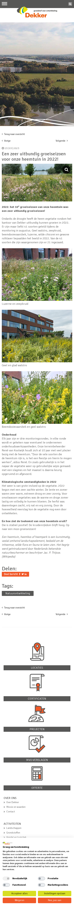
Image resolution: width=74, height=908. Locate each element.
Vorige (7, 140)
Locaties (37, 668)
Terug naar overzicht (14, 134)
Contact (10, 811)
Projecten (37, 729)
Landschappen (13, 828)
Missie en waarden (16, 806)
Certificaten (37, 698)
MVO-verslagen (37, 760)
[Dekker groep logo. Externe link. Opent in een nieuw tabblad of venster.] (7, 843)
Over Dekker (12, 802)
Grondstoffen (13, 832)
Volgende (61, 140)
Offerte (37, 788)
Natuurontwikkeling (17, 593)
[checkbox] (6, 878)
